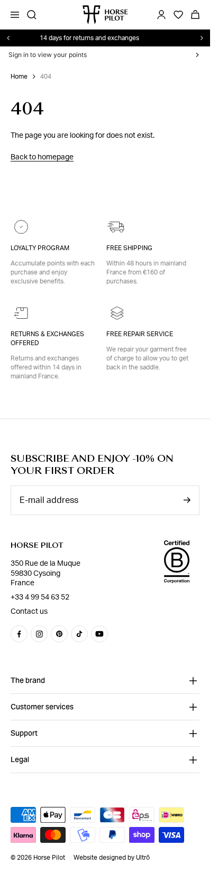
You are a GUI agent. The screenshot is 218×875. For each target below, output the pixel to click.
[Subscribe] (186, 500)
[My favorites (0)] (178, 14)
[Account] (161, 14)
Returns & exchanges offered (47, 338)
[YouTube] (99, 633)
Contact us (29, 611)
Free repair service (139, 334)
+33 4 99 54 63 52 (40, 597)
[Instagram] (39, 633)
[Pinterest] (59, 633)
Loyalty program (40, 248)
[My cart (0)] (195, 14)
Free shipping (129, 248)
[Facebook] (19, 633)
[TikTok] (79, 633)
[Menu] (14, 14)
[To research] (31, 14)
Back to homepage (42, 157)
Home (19, 76)
